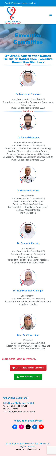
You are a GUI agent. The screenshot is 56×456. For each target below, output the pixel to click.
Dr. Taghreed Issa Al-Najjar (28, 290)
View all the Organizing (30, 377)
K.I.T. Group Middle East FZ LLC (18, 403)
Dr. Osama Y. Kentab (28, 243)
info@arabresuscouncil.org (25, 3)
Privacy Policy (22, 449)
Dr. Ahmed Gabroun (28, 137)
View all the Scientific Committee (30, 368)
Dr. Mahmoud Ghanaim (28, 94)
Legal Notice (34, 449)
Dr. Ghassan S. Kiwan (28, 190)
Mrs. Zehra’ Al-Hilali (28, 335)
